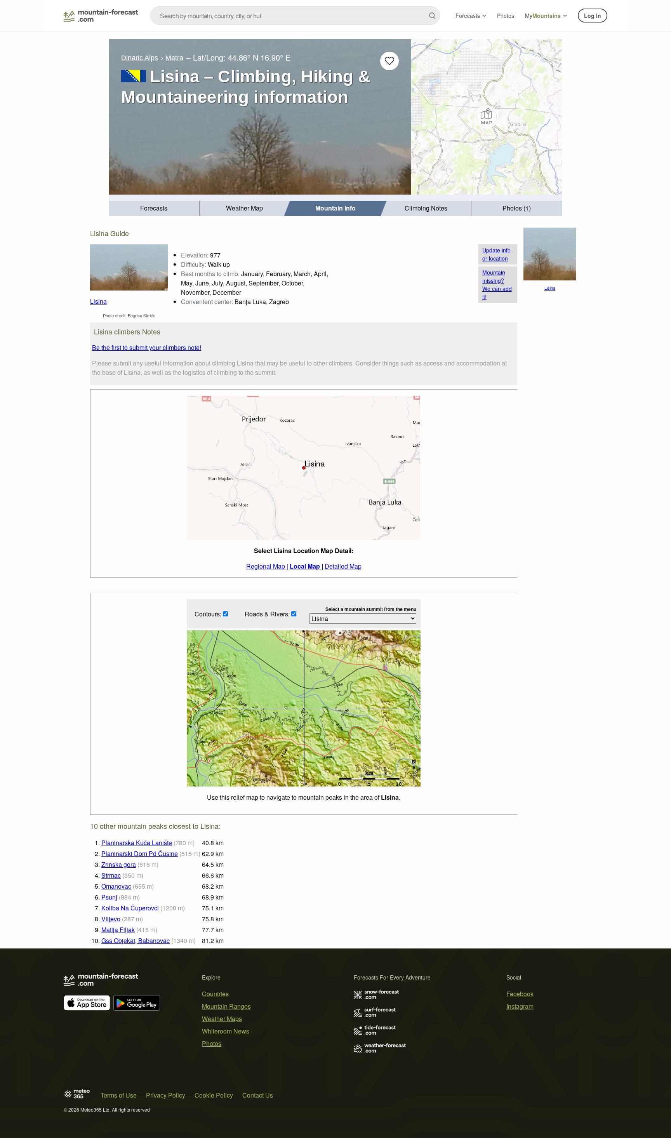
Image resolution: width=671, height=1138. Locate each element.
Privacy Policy (165, 1095)
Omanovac (116, 886)
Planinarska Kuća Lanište (136, 842)
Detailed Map (343, 566)
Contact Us (257, 1095)
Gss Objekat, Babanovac (135, 940)
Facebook (520, 993)
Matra (174, 58)
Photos (505, 15)
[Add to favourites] (389, 61)
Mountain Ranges (226, 1006)
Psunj (109, 897)
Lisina (98, 301)
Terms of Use (119, 1095)
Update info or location (496, 254)
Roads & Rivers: (268, 613)
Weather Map (244, 208)
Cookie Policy (214, 1095)
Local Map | (306, 566)
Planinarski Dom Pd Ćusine (139, 853)
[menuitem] (154, 208)
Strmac (111, 875)
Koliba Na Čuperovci (130, 907)
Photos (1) (516, 208)
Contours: (209, 613)
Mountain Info (335, 208)
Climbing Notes (426, 208)
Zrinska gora (118, 864)
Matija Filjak (118, 929)
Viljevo (110, 918)
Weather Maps (222, 1018)
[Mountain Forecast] (101, 15)
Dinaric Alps (139, 58)
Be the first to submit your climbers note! (146, 347)
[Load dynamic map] (486, 117)
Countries (215, 993)
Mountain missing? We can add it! (497, 284)
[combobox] (295, 15)
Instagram (520, 1006)
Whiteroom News (225, 1031)
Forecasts (467, 15)
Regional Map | (267, 566)
